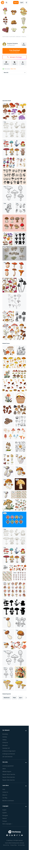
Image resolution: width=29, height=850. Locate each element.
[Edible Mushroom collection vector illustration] (7, 172)
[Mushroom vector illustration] (8, 666)
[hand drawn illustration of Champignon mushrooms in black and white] (5, 740)
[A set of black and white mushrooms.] (6, 336)
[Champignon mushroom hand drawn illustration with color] (8, 519)
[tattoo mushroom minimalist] (8, 218)
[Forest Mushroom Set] (14, 306)
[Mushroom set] (8, 161)
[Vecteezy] (2, 2)
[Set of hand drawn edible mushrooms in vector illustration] (14, 289)
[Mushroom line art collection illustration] (8, 231)
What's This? (13, 69)
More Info (6, 71)
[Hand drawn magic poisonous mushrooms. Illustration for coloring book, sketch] (7, 426)
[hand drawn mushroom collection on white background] (14, 203)
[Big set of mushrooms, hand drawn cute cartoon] (9, 766)
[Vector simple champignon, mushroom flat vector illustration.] (8, 645)
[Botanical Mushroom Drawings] (14, 353)
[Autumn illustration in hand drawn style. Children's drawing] (8, 368)
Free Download (14, 51)
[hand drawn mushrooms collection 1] (8, 582)
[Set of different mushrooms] (14, 110)
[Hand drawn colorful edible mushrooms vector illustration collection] (8, 678)
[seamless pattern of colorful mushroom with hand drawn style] (9, 321)
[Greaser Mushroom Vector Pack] (14, 245)
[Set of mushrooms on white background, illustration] (14, 544)
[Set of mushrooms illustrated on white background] (8, 275)
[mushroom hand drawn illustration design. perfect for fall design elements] (20, 495)
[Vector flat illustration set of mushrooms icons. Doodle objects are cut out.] (8, 825)
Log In (21, 2)
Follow (23, 45)
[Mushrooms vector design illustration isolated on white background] (14, 128)
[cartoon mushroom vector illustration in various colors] (14, 692)
